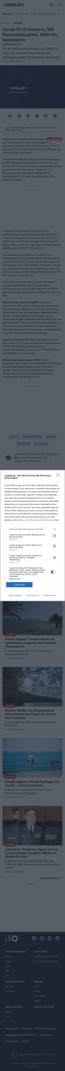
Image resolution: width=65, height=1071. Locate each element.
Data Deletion (15, 595)
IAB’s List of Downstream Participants (36, 520)
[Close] (59, 476)
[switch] (53, 535)
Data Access (32, 595)
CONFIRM (19, 585)
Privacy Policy (49, 595)
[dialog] (32, 535)
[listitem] (32, 529)
